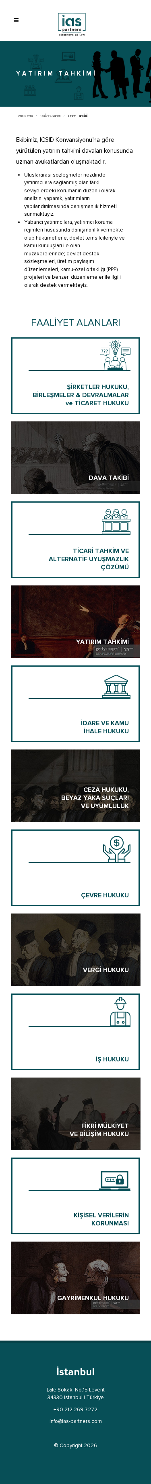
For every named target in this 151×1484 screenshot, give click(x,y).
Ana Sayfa (25, 116)
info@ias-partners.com (76, 1421)
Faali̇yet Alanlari (50, 116)
